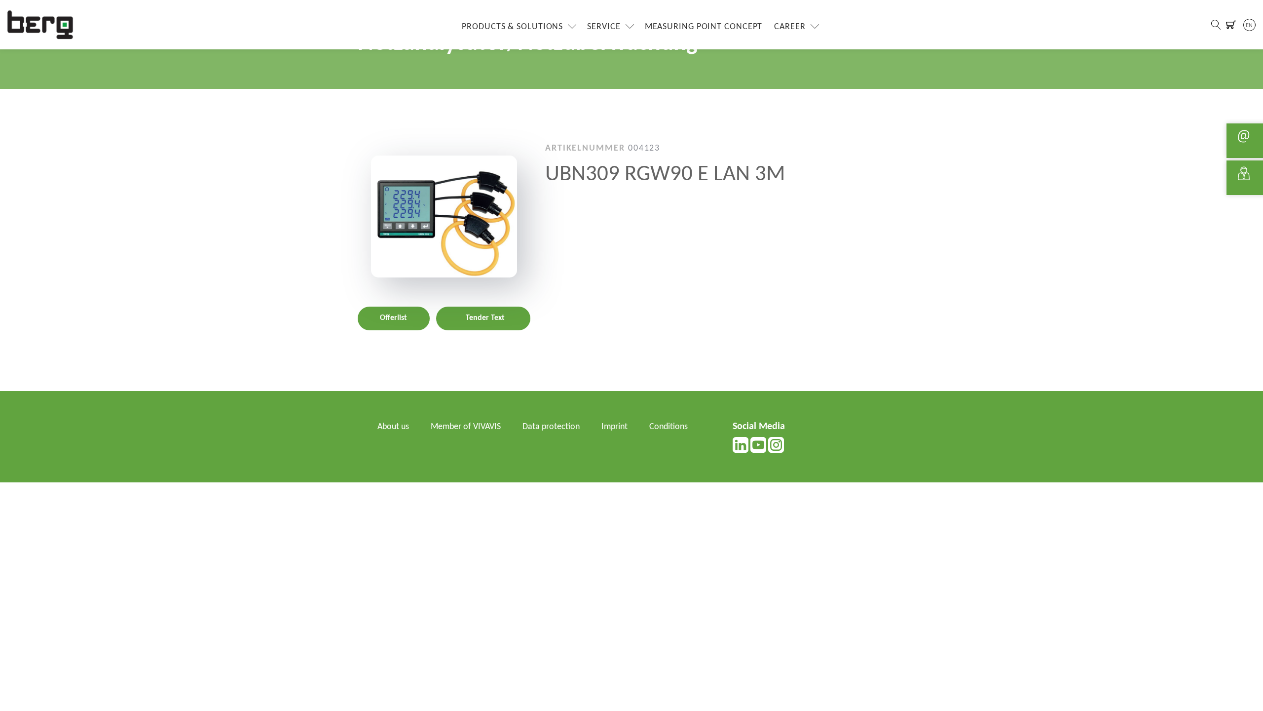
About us (393, 427)
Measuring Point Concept (704, 27)
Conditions (668, 427)
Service (603, 27)
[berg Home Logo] (40, 24)
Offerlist (393, 318)
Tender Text (485, 318)
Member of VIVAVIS (466, 427)
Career (789, 27)
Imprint (614, 427)
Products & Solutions (512, 27)
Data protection (551, 427)
